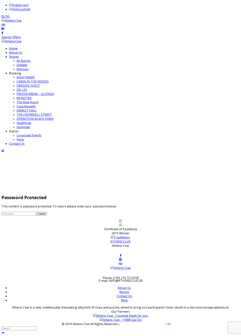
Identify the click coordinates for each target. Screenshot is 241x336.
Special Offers (11, 37)
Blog (124, 300)
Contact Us (124, 296)
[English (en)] (19, 5)
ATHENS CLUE (120, 241)
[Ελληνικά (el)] (19, 9)
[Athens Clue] (11, 41)
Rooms (124, 292)
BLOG (6, 16)
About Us (124, 288)
